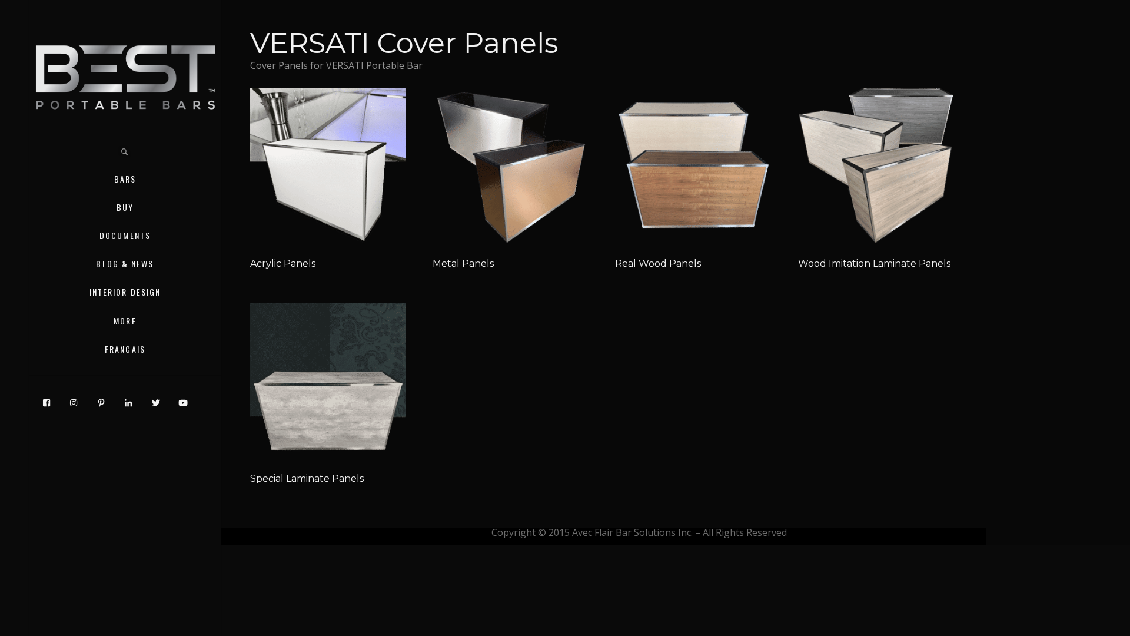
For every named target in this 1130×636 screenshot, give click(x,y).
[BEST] (125, 76)
